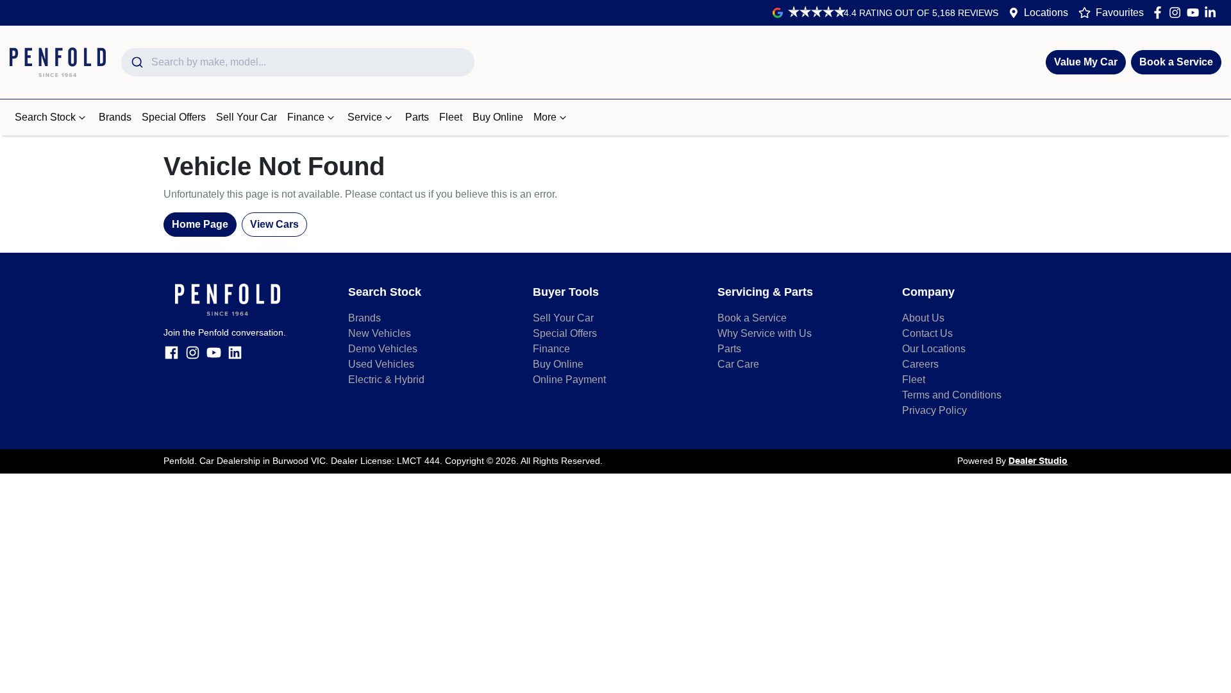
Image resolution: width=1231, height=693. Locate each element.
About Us (923, 317)
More (545, 117)
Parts (417, 117)
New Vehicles (379, 333)
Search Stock (45, 117)
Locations (1046, 12)
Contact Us (927, 333)
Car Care (738, 364)
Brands (115, 117)
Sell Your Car (246, 117)
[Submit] (136, 62)
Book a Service (1176, 61)
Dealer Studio (1038, 461)
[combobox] (297, 62)
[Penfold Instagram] (1177, 12)
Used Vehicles (381, 364)
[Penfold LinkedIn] (1212, 12)
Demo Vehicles (382, 348)
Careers (920, 364)
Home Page (200, 224)
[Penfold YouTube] (1195, 12)
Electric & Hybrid (386, 379)
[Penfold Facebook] (1160, 12)
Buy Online (498, 117)
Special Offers (174, 117)
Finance (305, 117)
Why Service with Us (764, 333)
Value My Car (1086, 61)
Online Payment (569, 379)
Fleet (450, 117)
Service (365, 117)
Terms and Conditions (951, 394)
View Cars (274, 224)
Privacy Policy (934, 410)
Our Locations (934, 348)
